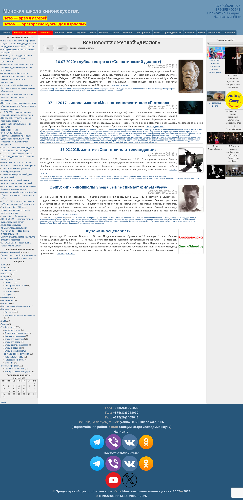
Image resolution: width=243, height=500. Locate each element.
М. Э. (113, 496)
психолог (75, 90)
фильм (137, 142)
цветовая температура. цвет (187, 178)
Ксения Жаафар (155, 88)
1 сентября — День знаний (14, 216)
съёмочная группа (82, 142)
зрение (131, 219)
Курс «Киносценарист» (108, 231)
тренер (110, 90)
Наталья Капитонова (168, 137)
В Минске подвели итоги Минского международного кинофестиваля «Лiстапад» (17, 67)
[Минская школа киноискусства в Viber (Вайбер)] (113, 471)
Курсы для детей (12, 342)
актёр (117, 217)
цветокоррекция (55, 180)
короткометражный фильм (101, 135)
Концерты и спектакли (15, 285)
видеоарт (67, 219)
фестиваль (128, 142)
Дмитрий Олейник (105, 219)
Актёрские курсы (12, 330)
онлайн (68, 90)
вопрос (182, 131)
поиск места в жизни (172, 139)
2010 (74, 217)
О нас (157, 32)
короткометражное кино (79, 135)
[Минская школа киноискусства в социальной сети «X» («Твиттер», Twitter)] (130, 487)
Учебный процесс (101, 88)
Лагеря (4, 276)
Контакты (128, 32)
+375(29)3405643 (227, 9)
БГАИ (167, 217)
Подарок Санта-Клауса (135, 139)
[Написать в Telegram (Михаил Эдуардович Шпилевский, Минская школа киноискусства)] (97, 449)
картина (126, 176)
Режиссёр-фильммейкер (139, 221)
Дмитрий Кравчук (89, 219)
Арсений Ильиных (53, 131)
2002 (133, 496)
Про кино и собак (9, 130)
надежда (138, 137)
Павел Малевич (106, 221)
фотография (85, 223)
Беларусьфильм (95, 131)
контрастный (160, 176)
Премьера (73, 130)
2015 (98, 176)
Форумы (8, 294)
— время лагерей (25, 18)
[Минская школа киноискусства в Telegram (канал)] (97, 471)
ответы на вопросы (104, 139)
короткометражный (187, 219)
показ (67, 140)
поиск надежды (188, 139)
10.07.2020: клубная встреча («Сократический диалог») (108, 61)
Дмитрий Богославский (56, 133)
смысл (59, 142)
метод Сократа (168, 88)
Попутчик (75, 140)
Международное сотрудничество (20, 315)
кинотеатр (165, 133)
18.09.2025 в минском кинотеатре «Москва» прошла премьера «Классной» (17, 97)
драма (69, 133)
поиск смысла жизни (55, 140)
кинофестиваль (195, 133)
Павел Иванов (119, 139)
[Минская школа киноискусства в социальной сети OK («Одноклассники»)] (146, 449)
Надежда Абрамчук (151, 137)
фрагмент (170, 178)
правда (83, 140)
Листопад (140, 135)
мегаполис (170, 135)
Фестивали (214, 32)
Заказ (93, 32)
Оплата (115, 32)
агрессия (113, 130)
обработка (76, 178)
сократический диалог (96, 90)
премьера (116, 140)
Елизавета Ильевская (96, 133)
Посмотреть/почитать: (121, 453)
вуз (73, 219)
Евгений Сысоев (121, 219)
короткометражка (60, 135)
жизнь (125, 133)
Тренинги (8, 363)
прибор (92, 178)
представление (93, 140)
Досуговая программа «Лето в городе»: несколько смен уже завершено (15, 142)
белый (103, 176)
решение (115, 178)
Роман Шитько (144, 140)
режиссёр (124, 221)
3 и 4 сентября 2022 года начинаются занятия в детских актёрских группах (15, 210)
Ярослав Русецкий (149, 142)
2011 (80, 217)
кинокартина (135, 176)
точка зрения (152, 178)
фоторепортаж (97, 223)
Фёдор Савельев (116, 142)
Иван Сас (139, 219)
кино (145, 133)
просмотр (100, 178)
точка (174, 221)
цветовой (44, 180)
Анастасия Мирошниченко (172, 130)
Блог (3, 264)
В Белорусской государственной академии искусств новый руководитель (16, 58)
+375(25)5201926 (227, 6)
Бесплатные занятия (14, 368)
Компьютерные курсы (14, 336)
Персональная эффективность (15, 306)
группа (194, 131)
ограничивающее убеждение (52, 90)
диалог (124, 88)
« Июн (3, 402)
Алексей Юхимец (143, 130)
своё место (50, 142)
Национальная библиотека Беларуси (55, 178)
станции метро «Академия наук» (144, 427)
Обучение (81, 32)
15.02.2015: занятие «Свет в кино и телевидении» (108, 149)
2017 (106, 130)
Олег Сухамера (82, 139)
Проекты (89, 88)
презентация (106, 140)
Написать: (122, 431)
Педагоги (5, 303)
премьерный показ (129, 140)
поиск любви (157, 139)
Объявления (7, 297)
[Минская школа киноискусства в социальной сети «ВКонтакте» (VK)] (130, 471)
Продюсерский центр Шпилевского (84, 491)
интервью (118, 176)
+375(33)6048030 (126, 412)
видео (59, 219)
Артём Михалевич (70, 131)
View (112, 217)
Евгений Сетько (79, 133)
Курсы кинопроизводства (16, 345)
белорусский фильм (111, 131)
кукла (115, 135)
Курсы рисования (12, 348)
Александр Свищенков (130, 217)
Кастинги (190, 32)
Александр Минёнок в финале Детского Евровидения (215, 66)
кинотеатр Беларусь (178, 133)
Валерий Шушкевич (169, 131)
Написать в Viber (227, 17)
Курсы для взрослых (14, 339)
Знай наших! (7, 270)
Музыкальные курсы (13, 357)
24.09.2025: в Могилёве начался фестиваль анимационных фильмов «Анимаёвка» (18, 88)
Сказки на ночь (157, 221)
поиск (148, 139)
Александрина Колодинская (152, 217)
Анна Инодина (190, 130)
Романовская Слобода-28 (182, 140)
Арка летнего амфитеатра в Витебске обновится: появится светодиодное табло (19, 195)
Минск (100, 137)
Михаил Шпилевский (72, 221)
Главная (6, 32)
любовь (148, 135)
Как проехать (144, 32)
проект (116, 221)
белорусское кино (128, 131)
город (188, 131)
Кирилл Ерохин (46, 135)
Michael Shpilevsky (90, 217)
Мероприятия (78, 88)
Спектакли (229, 32)
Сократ (83, 90)
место (80, 137)
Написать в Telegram (224, 13)
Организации (7, 300)
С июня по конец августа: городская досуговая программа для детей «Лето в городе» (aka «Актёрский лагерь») (19, 43)
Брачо (139, 131)
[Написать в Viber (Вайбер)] (113, 449)
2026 (187, 491)
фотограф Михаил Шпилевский (66, 223)
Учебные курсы (8, 327)
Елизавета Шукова (114, 133)
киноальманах (154, 133)
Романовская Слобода (160, 140)
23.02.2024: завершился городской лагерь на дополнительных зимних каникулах (17, 156)
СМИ (3, 321)
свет (122, 178)
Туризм (4, 324)
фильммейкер (46, 223)
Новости (103, 32)
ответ (92, 139)
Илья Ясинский (135, 133)
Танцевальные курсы (14, 360)
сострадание (68, 142)
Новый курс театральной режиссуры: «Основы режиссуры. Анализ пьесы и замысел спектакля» (18, 106)
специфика (129, 178)
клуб (130, 88)
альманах (156, 130)
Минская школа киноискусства (41, 11)
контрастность (148, 176)
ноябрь (72, 139)
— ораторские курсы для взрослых (44, 24)
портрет (84, 178)
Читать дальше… (121, 85)
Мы (132, 137)
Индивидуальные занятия (16, 333)
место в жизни (90, 137)
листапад (131, 135)
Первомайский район (90, 427)
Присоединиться (173, 32)
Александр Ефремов (126, 130)
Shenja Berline (104, 217)
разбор (108, 178)
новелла (60, 139)
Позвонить (45, 32)
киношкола (158, 219)
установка (118, 90)
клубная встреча (140, 88)
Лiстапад (122, 135)
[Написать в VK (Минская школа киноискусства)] (130, 449)
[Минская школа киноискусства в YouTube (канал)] (113, 487)
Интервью (52, 217)
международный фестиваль (65, 137)
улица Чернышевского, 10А (142, 422)
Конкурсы (52, 130)
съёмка (168, 221)
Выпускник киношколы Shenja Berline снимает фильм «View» (108, 187)
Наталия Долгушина (89, 221)
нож (66, 139)
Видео (201, 32)
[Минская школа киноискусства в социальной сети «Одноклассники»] (146, 471)
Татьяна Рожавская (99, 142)
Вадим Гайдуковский (151, 131)
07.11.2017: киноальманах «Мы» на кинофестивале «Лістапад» (108, 102)
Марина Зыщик (158, 135)
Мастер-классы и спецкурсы (60, 88)
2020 (118, 88)
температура (140, 178)
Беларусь (83, 131)
